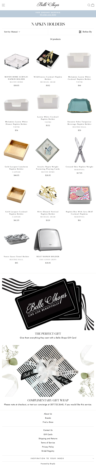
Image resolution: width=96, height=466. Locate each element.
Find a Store (48, 422)
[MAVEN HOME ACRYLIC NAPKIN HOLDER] (16, 60)
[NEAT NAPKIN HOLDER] (48, 239)
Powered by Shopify (48, 464)
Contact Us (47, 430)
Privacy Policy (48, 446)
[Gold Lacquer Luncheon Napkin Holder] (16, 150)
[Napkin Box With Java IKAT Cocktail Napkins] (79, 195)
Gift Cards (48, 434)
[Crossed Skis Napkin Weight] (79, 150)
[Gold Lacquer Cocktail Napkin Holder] (16, 195)
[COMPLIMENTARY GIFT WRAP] (48, 371)
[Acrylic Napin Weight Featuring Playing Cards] (48, 150)
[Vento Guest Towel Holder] (16, 239)
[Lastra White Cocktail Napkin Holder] (48, 103)
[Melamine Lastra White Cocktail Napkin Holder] (79, 60)
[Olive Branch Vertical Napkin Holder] (48, 195)
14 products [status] (55, 39)
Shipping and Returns (48, 438)
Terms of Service (48, 442)
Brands (48, 418)
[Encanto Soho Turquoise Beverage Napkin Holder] (79, 105)
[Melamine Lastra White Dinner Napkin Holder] (16, 105)
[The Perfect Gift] (48, 304)
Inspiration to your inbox (47, 458)
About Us (48, 413)
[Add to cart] (27, 49)
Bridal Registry (48, 451)
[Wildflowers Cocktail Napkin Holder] (48, 60)
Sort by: (11, 32)
